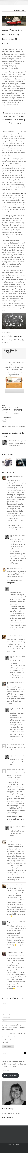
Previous (17, 10)
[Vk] (20, 355)
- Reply (21, 568)
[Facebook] (4, 355)
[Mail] (23, 355)
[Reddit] (11, 355)
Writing (17, 426)
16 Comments (22, 426)
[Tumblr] (16, 355)
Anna (8, 568)
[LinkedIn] (9, 355)
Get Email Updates (10, 1075)
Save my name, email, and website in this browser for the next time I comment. (13, 1027)
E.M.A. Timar (8, 1109)
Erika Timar (5, 426)
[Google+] (13, 355)
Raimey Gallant (10, 476)
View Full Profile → (8, 1117)
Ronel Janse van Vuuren (11, 921)
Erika (8, 884)
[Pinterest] (18, 355)
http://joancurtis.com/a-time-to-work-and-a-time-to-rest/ (16, 819)
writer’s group (18, 193)
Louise (8, 952)
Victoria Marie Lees (10, 682)
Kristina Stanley (10, 635)
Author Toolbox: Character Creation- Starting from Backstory (7, 417)
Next (22, 10)
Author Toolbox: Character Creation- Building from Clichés (18, 409)
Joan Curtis (9, 769)
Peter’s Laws (15, 123)
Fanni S (8, 841)
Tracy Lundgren (17, 336)
